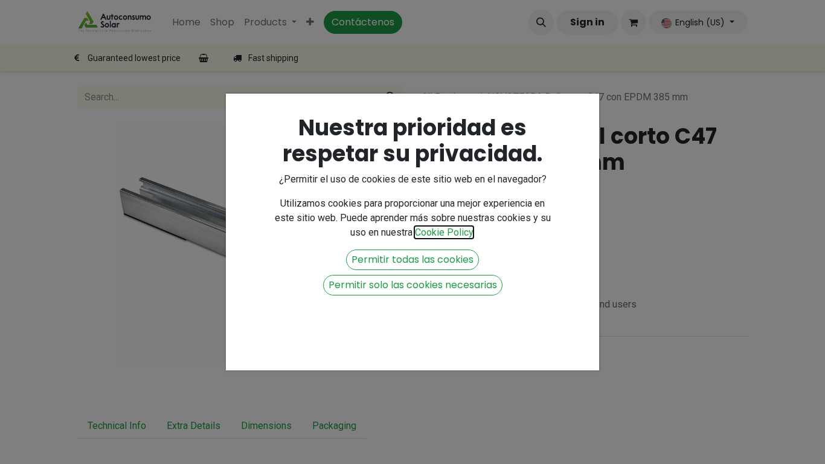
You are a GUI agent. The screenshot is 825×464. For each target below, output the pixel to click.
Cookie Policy (444, 232)
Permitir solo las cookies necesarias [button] (413, 285)
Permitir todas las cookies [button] (412, 259)
